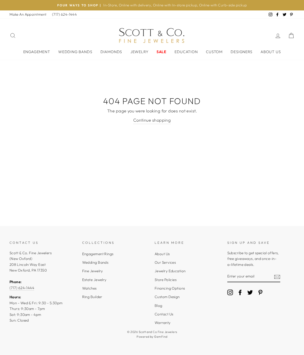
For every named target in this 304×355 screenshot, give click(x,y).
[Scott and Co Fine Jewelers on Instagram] (230, 292)
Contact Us (164, 314)
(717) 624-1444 (64, 14)
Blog (158, 305)
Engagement (36, 51)
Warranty (163, 322)
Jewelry (139, 51)
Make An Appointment (28, 14)
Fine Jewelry (92, 271)
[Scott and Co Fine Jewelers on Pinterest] (260, 292)
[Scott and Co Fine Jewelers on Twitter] (250, 292)
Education (186, 51)
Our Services (165, 262)
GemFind (160, 336)
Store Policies (165, 279)
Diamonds (111, 51)
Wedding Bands (75, 51)
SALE (161, 51)
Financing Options (170, 288)
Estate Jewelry (94, 279)
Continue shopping (152, 120)
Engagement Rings (98, 254)
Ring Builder (92, 297)
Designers (241, 51)
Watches (89, 288)
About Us (271, 51)
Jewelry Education (170, 271)
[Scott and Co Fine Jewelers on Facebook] (240, 292)
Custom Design (167, 297)
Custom (214, 51)
